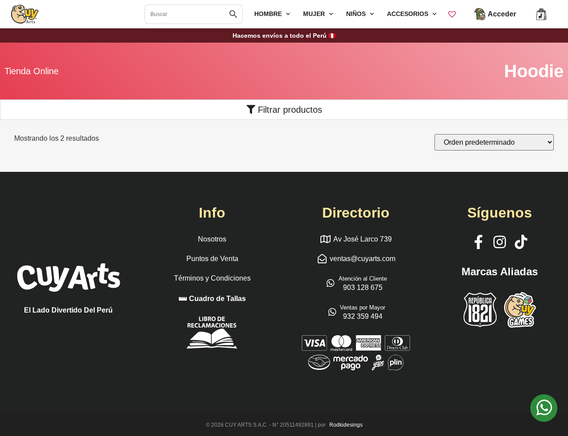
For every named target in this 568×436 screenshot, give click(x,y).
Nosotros (212, 239)
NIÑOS (356, 14)
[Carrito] (541, 14)
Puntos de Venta (212, 258)
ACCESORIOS (407, 14)
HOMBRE (268, 14)
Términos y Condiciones (212, 278)
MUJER (314, 14)
